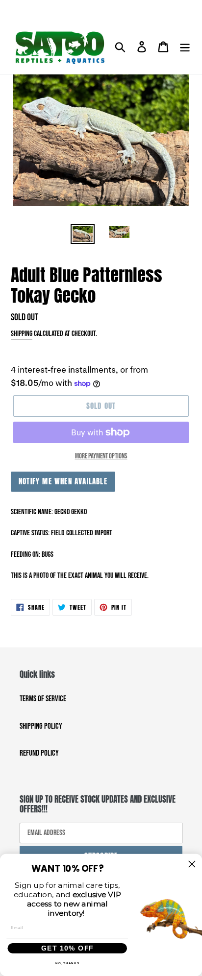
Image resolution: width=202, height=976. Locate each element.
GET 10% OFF (67, 948)
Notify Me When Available (63, 481)
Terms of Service (43, 699)
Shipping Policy (41, 726)
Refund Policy (39, 753)
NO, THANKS (67, 963)
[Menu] (185, 47)
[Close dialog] (192, 864)
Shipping (21, 333)
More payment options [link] (101, 456)
